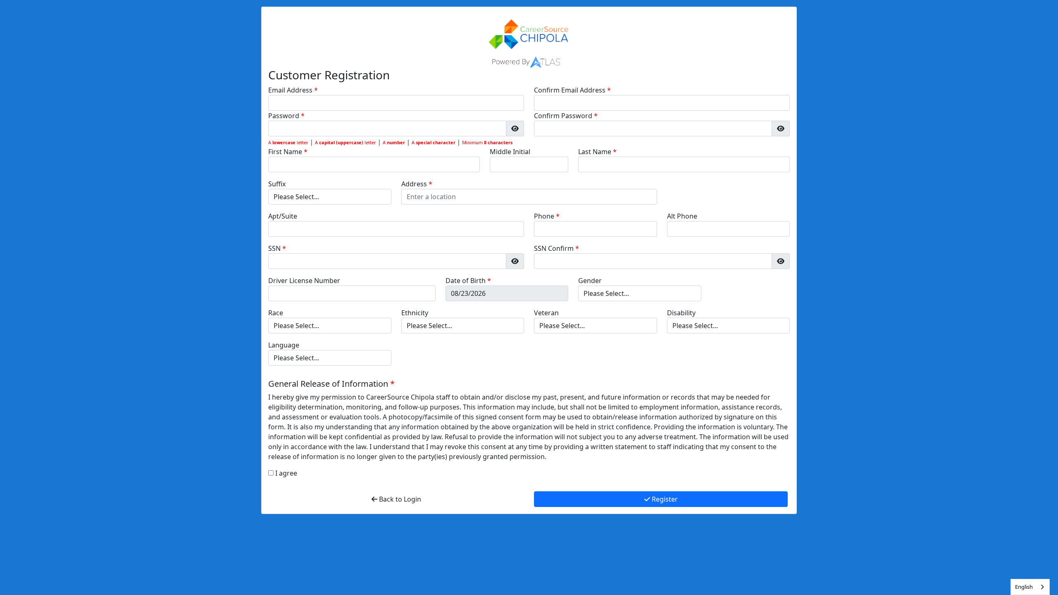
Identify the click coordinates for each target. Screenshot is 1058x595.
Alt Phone (682, 216)
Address (415, 183)
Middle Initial (510, 151)
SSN (275, 248)
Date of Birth (466, 280)
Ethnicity (414, 312)
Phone (545, 216)
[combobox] (1030, 587)
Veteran (546, 312)
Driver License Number (304, 280)
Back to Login (399, 499)
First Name (286, 151)
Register (664, 499)
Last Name (595, 151)
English (1024, 586)
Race (275, 312)
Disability (681, 312)
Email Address (291, 90)
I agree (286, 473)
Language (283, 345)
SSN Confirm (554, 248)
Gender (590, 280)
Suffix (277, 183)
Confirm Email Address (570, 90)
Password (284, 115)
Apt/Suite (282, 216)
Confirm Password (564, 115)
